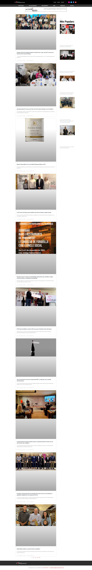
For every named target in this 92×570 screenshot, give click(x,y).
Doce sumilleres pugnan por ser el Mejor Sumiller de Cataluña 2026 (67, 147)
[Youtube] (75, 2)
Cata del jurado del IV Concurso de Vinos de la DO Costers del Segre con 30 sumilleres (35, 109)
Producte (62, 5)
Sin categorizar (33, 5)
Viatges (72, 5)
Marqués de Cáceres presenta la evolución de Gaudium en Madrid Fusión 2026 (67, 72)
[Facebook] (73, 2)
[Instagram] (69, 2)
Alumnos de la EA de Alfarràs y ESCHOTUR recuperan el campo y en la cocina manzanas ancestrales (66, 121)
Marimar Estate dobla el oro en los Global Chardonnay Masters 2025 (31, 164)
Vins (54, 5)
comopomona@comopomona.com (57, 567)
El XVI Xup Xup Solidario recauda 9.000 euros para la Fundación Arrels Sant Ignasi (34, 329)
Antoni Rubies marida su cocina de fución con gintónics (28, 549)
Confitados (21, 5)
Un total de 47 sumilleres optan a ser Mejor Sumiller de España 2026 (66, 46)
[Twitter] (71, 2)
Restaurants (45, 5)
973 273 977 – (46, 567)
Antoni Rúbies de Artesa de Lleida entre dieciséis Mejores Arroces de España (67, 93)
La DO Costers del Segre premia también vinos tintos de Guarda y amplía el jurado (34, 212)
